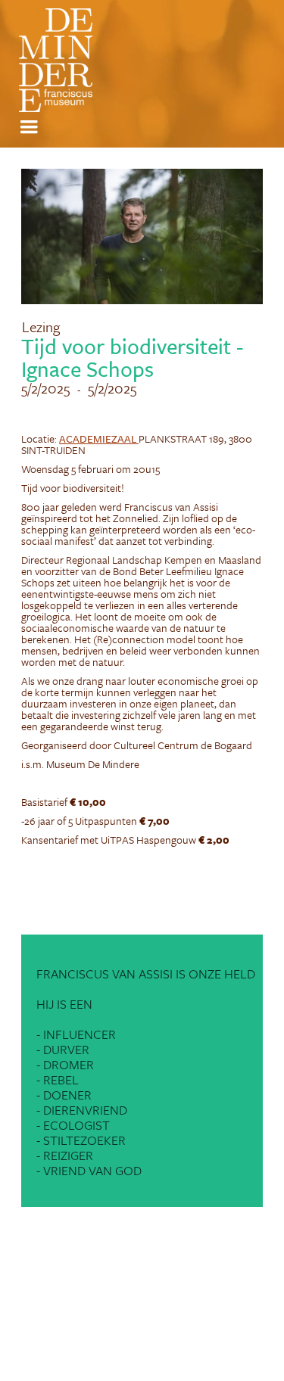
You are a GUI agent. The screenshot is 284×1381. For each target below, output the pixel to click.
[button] (30, 127)
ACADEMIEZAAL (99, 438)
